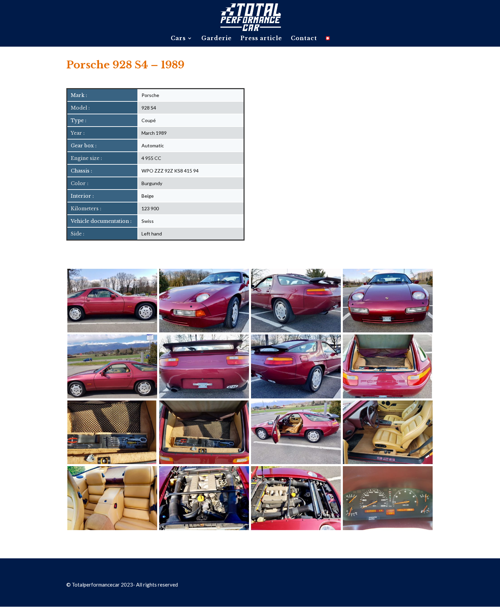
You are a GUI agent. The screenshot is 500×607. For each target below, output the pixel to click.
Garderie (216, 39)
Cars (178, 39)
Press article (261, 39)
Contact (304, 39)
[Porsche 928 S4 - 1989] (112, 330)
